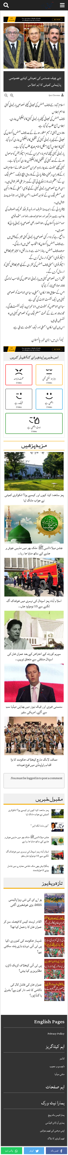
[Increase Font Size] (12, 96)
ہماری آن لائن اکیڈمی (55, 1122)
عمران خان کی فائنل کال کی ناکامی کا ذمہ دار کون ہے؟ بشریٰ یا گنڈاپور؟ (23, 990)
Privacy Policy (56, 1033)
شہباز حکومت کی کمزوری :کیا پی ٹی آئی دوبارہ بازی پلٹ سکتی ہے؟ (23, 946)
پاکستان (36, 340)
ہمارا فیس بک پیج (56, 1115)
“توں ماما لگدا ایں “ (40, 825)
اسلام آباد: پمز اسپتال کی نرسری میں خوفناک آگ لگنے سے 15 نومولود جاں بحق (27, 853)
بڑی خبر (45, 340)
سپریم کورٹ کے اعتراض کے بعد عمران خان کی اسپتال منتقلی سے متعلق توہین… (34, 656)
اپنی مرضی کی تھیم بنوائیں (52, 1130)
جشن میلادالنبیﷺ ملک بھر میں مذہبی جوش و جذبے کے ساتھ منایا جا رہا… (34, 551)
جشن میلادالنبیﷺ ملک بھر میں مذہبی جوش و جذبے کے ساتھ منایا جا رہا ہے (27, 839)
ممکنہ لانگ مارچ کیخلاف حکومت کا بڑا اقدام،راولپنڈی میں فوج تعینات (34, 762)
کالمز (62, 1058)
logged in (33, 778)
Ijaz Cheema (54, 95)
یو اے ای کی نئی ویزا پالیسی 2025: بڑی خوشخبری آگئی (25, 902)
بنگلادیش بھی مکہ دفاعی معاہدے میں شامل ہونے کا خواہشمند (28, 868)
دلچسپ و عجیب (57, 1066)
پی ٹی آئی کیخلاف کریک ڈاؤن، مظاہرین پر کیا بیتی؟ (23, 968)
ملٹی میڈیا (60, 1074)
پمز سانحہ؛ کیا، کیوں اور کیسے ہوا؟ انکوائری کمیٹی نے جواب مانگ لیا (34, 498)
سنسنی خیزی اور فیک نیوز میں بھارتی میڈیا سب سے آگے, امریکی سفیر (34, 709)
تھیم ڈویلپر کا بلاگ (56, 1138)
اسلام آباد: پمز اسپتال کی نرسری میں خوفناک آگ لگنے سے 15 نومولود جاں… (34, 604)
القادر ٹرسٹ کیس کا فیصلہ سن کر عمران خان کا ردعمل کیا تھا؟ (23, 924)
